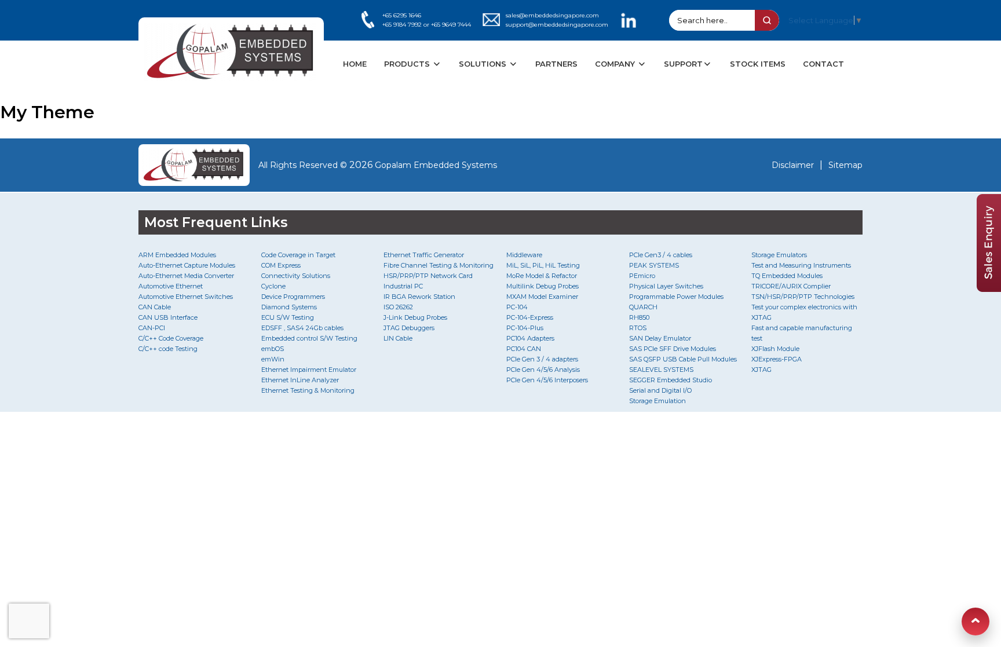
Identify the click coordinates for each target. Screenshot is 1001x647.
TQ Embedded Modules (787, 276)
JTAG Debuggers (408, 328)
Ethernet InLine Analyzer (300, 380)
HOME (355, 63)
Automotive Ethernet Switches (185, 297)
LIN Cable (397, 338)
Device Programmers (293, 297)
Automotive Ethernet (170, 286)
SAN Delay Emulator (660, 338)
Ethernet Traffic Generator (423, 255)
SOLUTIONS (484, 63)
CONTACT (823, 63)
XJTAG (761, 369)
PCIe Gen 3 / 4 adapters (542, 359)
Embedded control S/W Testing (309, 338)
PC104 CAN (523, 349)
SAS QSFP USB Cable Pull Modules (683, 359)
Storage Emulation (657, 401)
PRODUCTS (408, 63)
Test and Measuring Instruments (801, 265)
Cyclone (273, 286)
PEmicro (642, 276)
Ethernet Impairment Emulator (308, 369)
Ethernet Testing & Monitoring (308, 390)
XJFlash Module (775, 349)
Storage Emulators (779, 255)
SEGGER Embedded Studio (670, 380)
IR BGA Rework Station (419, 297)
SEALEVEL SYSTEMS (661, 369)
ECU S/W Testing (287, 317)
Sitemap (845, 165)
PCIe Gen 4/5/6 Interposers (547, 380)
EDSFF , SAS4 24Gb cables (302, 328)
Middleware (524, 255)
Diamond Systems (289, 307)
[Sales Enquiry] (989, 288)
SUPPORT (683, 63)
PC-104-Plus (524, 328)
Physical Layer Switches (666, 286)
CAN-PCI (151, 328)
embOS (272, 349)
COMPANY (616, 63)
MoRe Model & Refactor (541, 276)
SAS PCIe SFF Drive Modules (672, 349)
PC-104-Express (529, 317)
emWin (272, 359)
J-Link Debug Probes (415, 317)
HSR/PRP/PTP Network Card (428, 276)
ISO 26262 (398, 307)
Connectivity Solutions (295, 276)
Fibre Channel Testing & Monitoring (438, 265)
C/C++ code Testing (168, 349)
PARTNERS (556, 63)
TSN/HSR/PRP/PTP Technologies (802, 297)
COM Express (281, 265)
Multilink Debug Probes (542, 286)
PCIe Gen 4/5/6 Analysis (543, 369)
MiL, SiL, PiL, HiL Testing (543, 265)
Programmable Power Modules (676, 297)
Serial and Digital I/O (660, 390)
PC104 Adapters (530, 338)
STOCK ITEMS (758, 63)
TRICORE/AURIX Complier (791, 286)
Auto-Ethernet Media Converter (186, 276)
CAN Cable (154, 307)
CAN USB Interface (168, 317)
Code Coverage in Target (298, 255)
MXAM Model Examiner (542, 297)
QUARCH (643, 307)
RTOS (637, 328)
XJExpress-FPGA (776, 359)
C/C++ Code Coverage (170, 338)
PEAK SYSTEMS (654, 265)
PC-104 (517, 307)
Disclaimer (793, 165)
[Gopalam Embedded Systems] (194, 165)
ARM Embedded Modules (177, 255)
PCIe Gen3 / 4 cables (660, 255)
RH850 (639, 317)
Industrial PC (403, 286)
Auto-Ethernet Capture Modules (186, 265)
